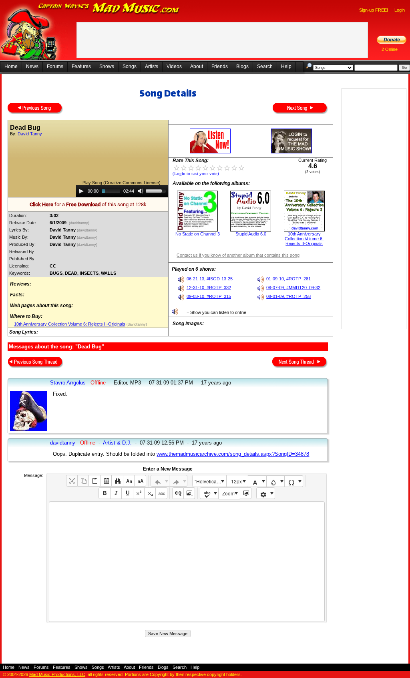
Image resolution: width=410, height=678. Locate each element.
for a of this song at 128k (88, 204)
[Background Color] (276, 481)
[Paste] (94, 480)
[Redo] (178, 480)
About (196, 66)
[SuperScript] (138, 493)
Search (265, 66)
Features (81, 66)
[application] (122, 191)
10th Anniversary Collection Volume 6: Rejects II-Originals (69, 324)
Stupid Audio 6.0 (250, 233)
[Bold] (104, 493)
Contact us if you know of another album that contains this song (238, 255)
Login (399, 10)
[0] (176, 167)
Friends (219, 66)
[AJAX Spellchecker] (209, 493)
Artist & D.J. (117, 443)
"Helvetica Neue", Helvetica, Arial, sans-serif (210, 481)
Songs (130, 66)
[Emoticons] (266, 493)
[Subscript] (150, 493)
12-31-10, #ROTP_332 (209, 287)
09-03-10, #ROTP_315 (209, 296)
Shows (106, 66)
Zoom (228, 493)
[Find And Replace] (117, 480)
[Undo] (160, 480)
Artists (151, 66)
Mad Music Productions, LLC (57, 674)
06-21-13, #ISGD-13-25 (210, 278)
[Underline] (127, 493)
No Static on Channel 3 (197, 233)
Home (11, 66)
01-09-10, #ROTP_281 (288, 278)
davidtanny (62, 443)
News (32, 66)
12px (236, 481)
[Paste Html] (105, 480)
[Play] (81, 191)
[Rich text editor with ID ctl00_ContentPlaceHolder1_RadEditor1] (186, 562)
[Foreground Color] (257, 481)
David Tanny (30, 133)
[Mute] (140, 191)
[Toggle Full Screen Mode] (245, 493)
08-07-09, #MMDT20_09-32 (293, 287)
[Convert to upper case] (140, 480)
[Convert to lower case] (128, 480)
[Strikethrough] (161, 493)
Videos (174, 66)
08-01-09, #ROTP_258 (288, 296)
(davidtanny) (79, 223)
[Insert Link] (178, 493)
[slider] (157, 190)
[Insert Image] (189, 493)
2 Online (390, 49)
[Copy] (83, 480)
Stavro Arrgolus (68, 383)
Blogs (242, 66)
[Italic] (116, 493)
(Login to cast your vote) (196, 173)
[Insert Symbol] (294, 481)
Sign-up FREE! (373, 10)
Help (286, 66)
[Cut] (71, 480)
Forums (55, 66)
